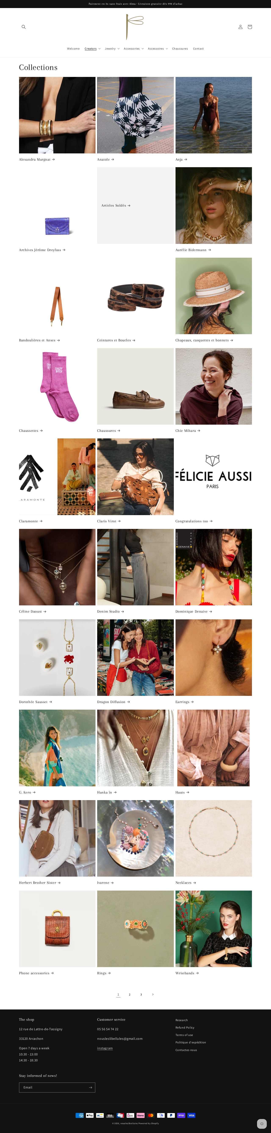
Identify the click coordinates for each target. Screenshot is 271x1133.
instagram (105, 1048)
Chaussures (106, 430)
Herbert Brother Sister (37, 882)
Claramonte (28, 521)
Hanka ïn (104, 792)
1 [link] (118, 994)
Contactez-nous (186, 1050)
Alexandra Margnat (34, 159)
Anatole (103, 159)
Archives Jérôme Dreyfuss (40, 250)
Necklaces (184, 882)
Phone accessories (34, 973)
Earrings (182, 702)
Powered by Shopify (148, 1123)
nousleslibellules (129, 1123)
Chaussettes (28, 430)
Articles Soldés (113, 205)
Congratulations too (192, 521)
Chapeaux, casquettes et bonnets (202, 340)
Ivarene (103, 882)
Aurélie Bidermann (191, 250)
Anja (179, 159)
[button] (23, 27)
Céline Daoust (30, 611)
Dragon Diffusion (111, 702)
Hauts (180, 792)
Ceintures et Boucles (114, 340)
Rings (101, 973)
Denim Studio (108, 611)
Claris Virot (106, 521)
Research (182, 1020)
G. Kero (25, 792)
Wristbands (185, 973)
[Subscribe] (90, 1088)
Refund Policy (185, 1027)
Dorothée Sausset (33, 702)
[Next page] (152, 994)
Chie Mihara (186, 430)
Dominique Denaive (192, 611)
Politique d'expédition (191, 1042)
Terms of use (184, 1035)
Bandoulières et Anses (37, 340)
